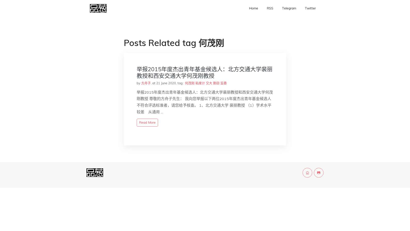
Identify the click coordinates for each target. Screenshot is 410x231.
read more (147, 122)
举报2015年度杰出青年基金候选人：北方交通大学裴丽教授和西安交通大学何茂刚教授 (204, 72)
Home (253, 8)
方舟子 (146, 83)
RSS (270, 8)
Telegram (289, 8)
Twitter (310, 8)
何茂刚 (190, 83)
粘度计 (200, 83)
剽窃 (216, 83)
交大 (209, 83)
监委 (223, 83)
